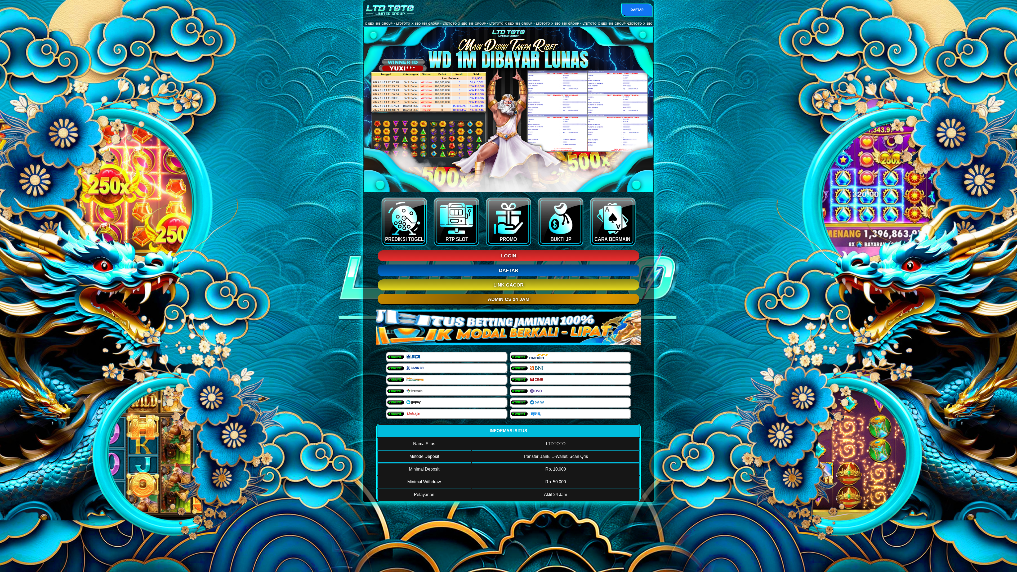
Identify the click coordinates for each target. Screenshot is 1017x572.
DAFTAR (637, 10)
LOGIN (508, 255)
